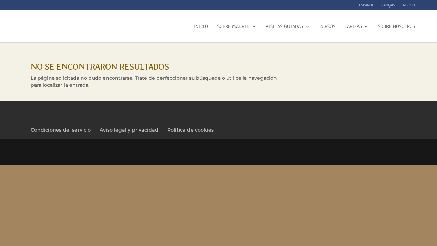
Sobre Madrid (233, 27)
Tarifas (353, 27)
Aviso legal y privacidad (129, 130)
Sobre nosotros (396, 27)
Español (366, 5)
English (408, 5)
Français (387, 5)
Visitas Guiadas (284, 27)
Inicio (200, 27)
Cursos (327, 27)
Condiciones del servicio (61, 130)
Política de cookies (190, 130)
